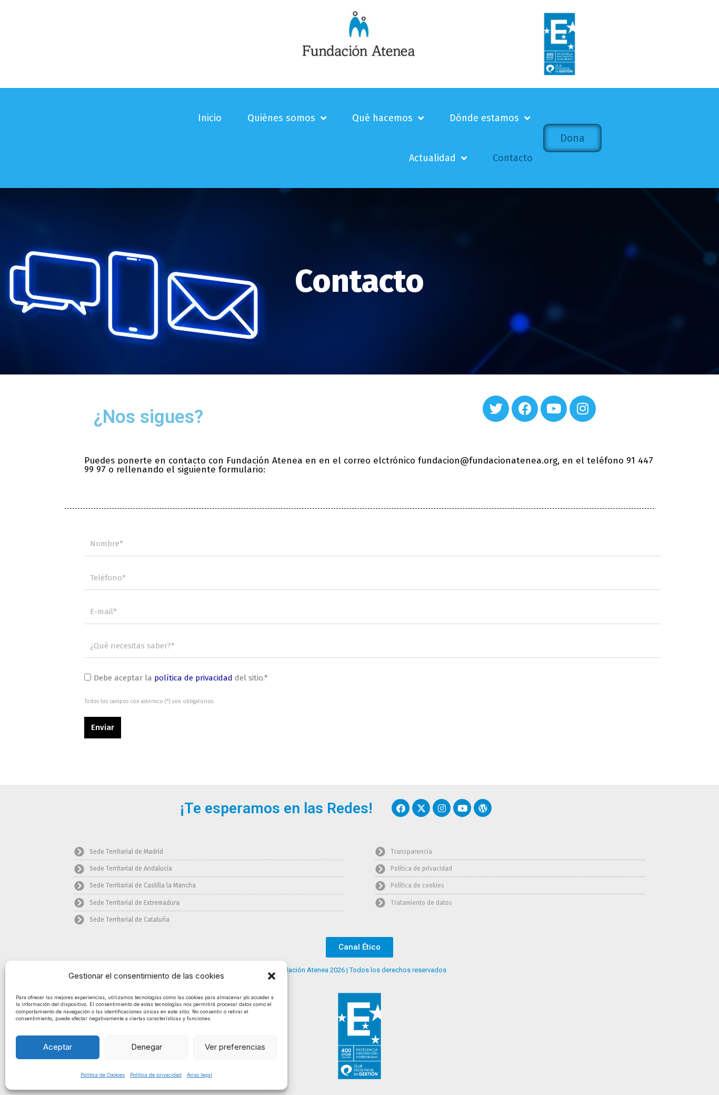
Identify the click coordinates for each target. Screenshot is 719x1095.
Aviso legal (199, 1075)
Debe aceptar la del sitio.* (181, 678)
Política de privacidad (156, 1075)
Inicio (210, 118)
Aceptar (57, 1047)
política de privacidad (193, 678)
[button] (271, 976)
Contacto (513, 158)
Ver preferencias (235, 1047)
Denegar (146, 1047)
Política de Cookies (103, 1075)
